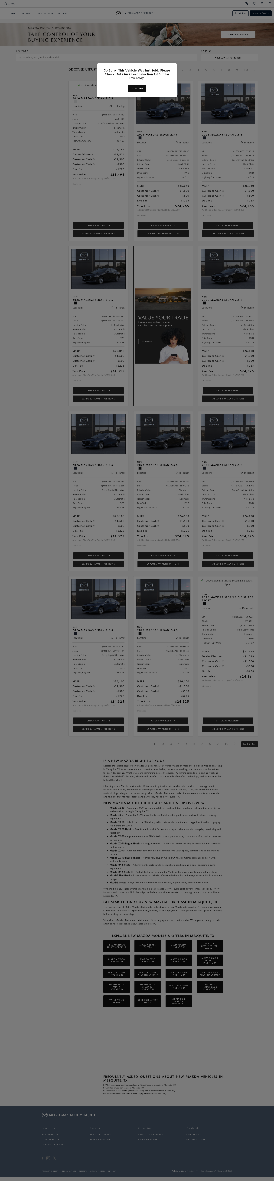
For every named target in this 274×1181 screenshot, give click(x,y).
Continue (137, 88)
